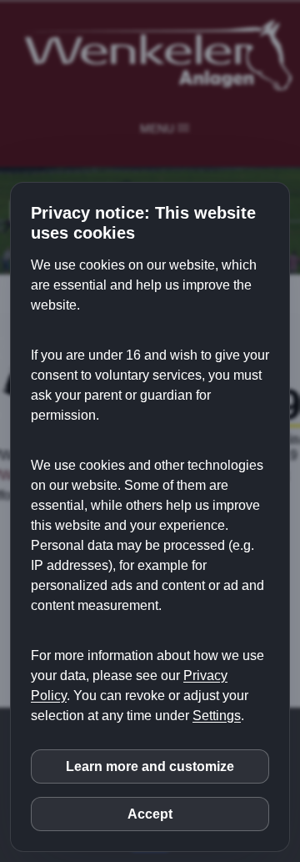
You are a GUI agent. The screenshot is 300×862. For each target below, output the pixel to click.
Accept (150, 814)
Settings (216, 715)
